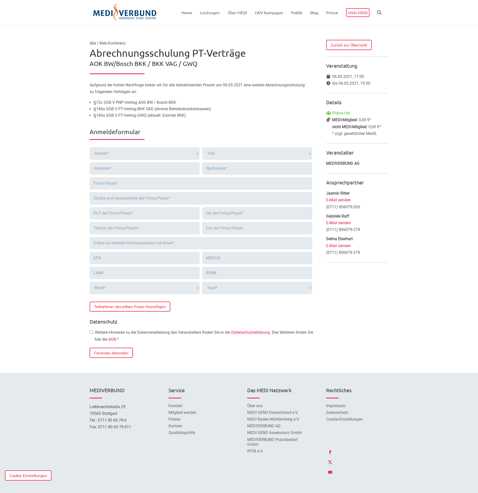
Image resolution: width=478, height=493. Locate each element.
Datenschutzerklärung (250, 332)
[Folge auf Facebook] (330, 452)
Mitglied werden (182, 412)
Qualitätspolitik (182, 432)
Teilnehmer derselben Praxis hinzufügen (130, 306)
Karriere (175, 426)
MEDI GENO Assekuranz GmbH (274, 432)
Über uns (255, 405)
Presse (174, 419)
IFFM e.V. (255, 451)
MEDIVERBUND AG (264, 426)
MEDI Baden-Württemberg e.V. (273, 419)
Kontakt (175, 405)
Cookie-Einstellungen (28, 475)
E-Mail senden (338, 200)
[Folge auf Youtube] (330, 472)
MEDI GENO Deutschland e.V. (272, 412)
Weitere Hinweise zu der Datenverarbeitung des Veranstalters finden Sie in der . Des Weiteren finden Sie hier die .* (204, 335)
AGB (112, 339)
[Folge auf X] (330, 462)
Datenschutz (337, 412)
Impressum (336, 405)
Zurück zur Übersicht (349, 44)
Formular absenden (111, 352)
